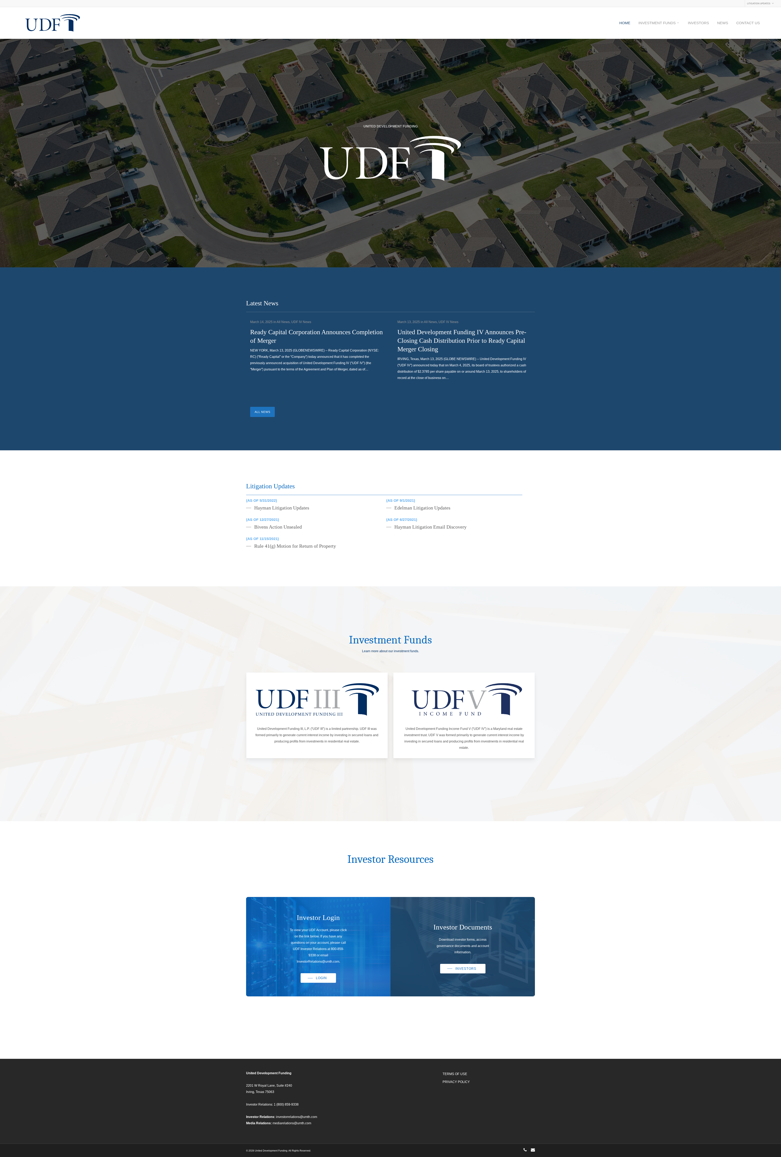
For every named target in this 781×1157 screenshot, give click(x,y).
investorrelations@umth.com (296, 1117)
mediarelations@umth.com (292, 1123)
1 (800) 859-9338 (286, 1104)
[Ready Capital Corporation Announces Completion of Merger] (317, 349)
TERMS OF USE (455, 1074)
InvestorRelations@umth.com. (318, 961)
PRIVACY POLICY (456, 1082)
